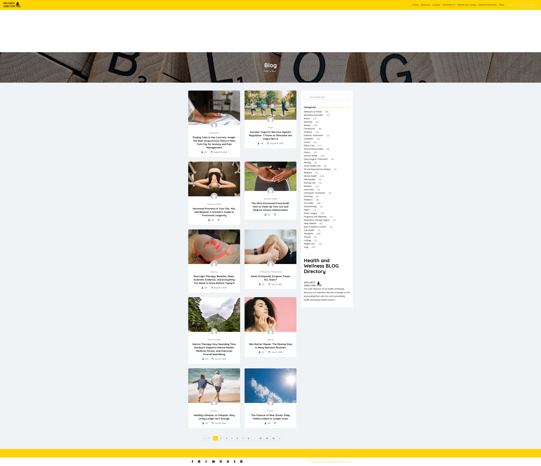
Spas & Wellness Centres (315, 226)
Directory (447, 4)
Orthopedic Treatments (270, 272)
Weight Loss (309, 243)
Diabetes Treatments (313, 135)
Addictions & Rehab (313, 111)
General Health (214, 204)
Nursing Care (310, 182)
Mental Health (214, 339)
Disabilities (308, 138)
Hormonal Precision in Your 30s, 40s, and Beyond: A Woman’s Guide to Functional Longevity (214, 212)
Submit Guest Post (488, 4)
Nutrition (308, 186)
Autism (307, 118)
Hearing (307, 162)
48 (260, 438)
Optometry (309, 189)
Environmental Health (313, 149)
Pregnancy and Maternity (315, 216)
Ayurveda (308, 121)
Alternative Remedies (313, 115)
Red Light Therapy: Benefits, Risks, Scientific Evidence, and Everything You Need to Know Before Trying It (214, 279)
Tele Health (309, 230)
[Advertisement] (270, 31)
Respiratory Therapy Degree (317, 220)
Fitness (214, 410)
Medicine (308, 172)
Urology (307, 240)
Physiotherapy (310, 206)
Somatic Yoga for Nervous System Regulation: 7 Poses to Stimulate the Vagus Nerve (270, 135)
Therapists (214, 133)
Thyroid (307, 237)
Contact (436, 4)
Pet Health (308, 203)
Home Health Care (312, 165)
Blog (501, 4)
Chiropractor (309, 128)
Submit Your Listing (466, 4)
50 (273, 438)
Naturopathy (309, 179)
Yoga (270, 127)
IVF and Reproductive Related (317, 169)
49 (267, 438)
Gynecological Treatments (316, 159)
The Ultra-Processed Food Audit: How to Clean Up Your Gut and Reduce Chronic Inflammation (270, 206)
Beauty (214, 272)
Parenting (308, 196)
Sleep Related (310, 223)
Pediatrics (308, 199)
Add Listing (529, 4)
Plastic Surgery (310, 213)
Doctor (307, 142)
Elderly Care (309, 145)
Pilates (307, 209)
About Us (425, 4)
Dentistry (308, 132)
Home (415, 4)
